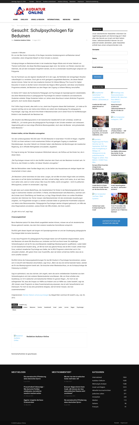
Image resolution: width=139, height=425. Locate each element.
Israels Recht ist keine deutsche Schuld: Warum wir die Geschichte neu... (100, 187)
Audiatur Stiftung (63, 1)
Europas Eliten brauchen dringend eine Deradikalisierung (100, 167)
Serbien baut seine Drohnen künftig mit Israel (98, 208)
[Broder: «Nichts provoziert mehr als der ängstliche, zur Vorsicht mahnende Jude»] (100, 121)
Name (94, 58)
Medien (76, 19)
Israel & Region (37, 19)
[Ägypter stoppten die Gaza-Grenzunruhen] (17, 402)
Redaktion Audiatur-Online (22, 40)
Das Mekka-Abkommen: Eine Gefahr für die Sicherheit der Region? (118, 153)
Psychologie (80, 307)
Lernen (66, 307)
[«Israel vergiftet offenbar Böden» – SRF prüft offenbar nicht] (119, 121)
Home (15, 19)
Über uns (38, 1)
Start (13, 25)
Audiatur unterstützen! (49, 1)
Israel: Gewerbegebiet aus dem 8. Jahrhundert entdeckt (118, 187)
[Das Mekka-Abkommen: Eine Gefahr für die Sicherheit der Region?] (119, 144)
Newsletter (73, 1)
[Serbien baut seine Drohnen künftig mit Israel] (100, 198)
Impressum (81, 1)
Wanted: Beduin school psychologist (36, 295)
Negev (72, 307)
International (53, 19)
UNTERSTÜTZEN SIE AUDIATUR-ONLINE (111, 222)
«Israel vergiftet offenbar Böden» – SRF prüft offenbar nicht (118, 131)
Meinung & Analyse (23, 25)
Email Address (97, 67)
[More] (100, 323)
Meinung (66, 19)
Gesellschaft (47, 307)
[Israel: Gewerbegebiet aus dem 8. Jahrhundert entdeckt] (119, 178)
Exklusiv (24, 19)
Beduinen (32, 307)
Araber (25, 307)
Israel (54, 307)
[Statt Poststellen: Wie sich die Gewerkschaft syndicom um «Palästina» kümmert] (119, 198)
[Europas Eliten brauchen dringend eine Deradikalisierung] (100, 150)
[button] (124, 20)
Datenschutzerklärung (92, 1)
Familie (40, 307)
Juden (60, 307)
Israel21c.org (22, 304)
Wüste (14, 310)
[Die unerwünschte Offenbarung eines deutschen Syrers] (17, 379)
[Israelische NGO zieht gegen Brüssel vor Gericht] (100, 97)
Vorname (95, 49)
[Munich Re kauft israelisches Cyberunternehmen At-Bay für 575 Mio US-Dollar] (119, 97)
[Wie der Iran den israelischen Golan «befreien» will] (57, 379)
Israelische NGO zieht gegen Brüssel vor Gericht (99, 106)
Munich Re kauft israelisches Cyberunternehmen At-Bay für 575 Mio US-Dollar (118, 108)
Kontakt (31, 1)
